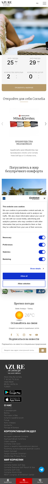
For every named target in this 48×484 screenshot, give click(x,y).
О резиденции (10, 410)
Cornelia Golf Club (12, 470)
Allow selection (24, 284)
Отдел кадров (10, 441)
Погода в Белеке (11, 428)
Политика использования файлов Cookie (22, 449)
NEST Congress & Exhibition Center (19, 475)
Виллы (7, 413)
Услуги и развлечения (14, 418)
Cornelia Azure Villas (13, 472)
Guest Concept (10, 451)
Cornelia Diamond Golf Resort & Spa (19, 467)
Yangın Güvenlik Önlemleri (15, 454)
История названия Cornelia (16, 436)
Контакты (8, 425)
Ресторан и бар (11, 415)
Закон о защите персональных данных (21, 446)
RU (37, 3)
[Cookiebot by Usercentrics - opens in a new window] (29, 198)
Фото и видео (10, 423)
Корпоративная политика (15, 439)
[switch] (42, 244)
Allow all (24, 276)
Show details (35, 269)
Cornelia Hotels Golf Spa (14, 465)
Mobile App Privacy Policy (15, 456)
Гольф (6, 420)
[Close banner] (44, 198)
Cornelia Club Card (12, 444)
